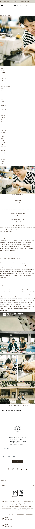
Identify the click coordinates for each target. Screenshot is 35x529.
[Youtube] (26, 469)
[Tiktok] (22, 469)
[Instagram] (13, 469)
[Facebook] (8, 469)
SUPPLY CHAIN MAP (23, 405)
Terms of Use (29, 514)
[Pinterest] (17, 469)
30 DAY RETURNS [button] (25, 1)
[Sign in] (27, 5)
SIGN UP (17, 461)
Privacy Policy (20, 514)
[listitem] (17, 444)
